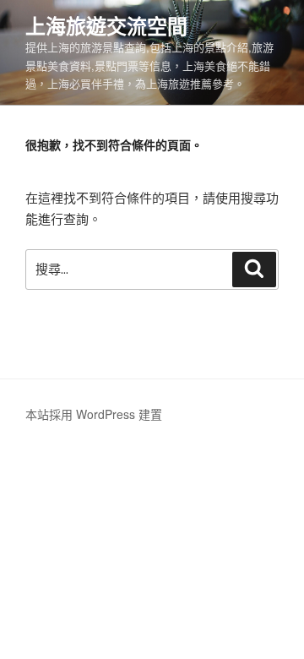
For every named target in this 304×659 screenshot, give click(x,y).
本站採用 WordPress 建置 (93, 414)
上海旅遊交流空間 (106, 25)
